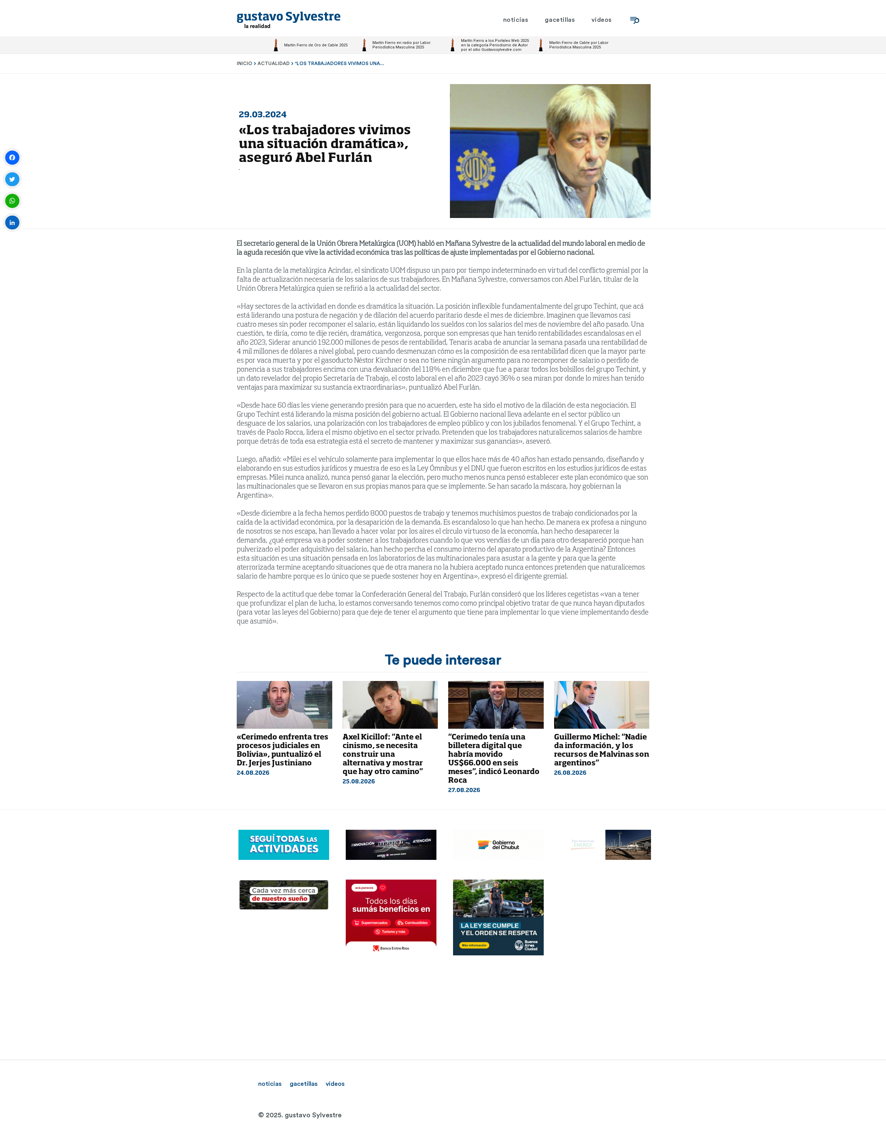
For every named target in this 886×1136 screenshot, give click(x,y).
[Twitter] (12, 179)
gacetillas (304, 1084)
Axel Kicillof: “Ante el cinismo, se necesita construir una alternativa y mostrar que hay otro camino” (383, 755)
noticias (270, 1084)
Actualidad (273, 63)
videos (335, 1084)
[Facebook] (12, 158)
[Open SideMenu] (634, 19)
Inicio (244, 63)
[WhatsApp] (12, 201)
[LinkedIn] (12, 223)
